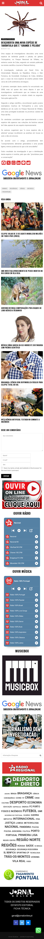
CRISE (37, 798)
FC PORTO (34, 806)
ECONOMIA (34, 802)
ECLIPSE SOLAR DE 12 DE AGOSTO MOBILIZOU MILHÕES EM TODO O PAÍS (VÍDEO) (22, 234)
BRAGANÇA (24, 793)
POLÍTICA (26, 831)
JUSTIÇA (10, 822)
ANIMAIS (4, 188)
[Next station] (13, 530)
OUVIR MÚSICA (22, 571)
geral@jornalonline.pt (22, 915)
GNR (40, 811)
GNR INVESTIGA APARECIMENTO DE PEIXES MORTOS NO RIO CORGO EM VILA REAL (22, 272)
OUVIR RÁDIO (22, 513)
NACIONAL (12, 826)
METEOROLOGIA (31, 823)
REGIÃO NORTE (28, 840)
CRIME (29, 797)
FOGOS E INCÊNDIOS (11, 811)
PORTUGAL (11, 835)
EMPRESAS (17, 807)
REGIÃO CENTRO (9, 840)
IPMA (38, 819)
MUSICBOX (22, 651)
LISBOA (19, 823)
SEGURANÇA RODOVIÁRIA (27, 849)
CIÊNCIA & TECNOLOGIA (8, 39)
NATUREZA (30, 188)
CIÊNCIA (22, 188)
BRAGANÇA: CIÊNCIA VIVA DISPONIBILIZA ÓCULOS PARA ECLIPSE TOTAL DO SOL (22, 383)
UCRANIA (35, 857)
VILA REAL (18, 861)
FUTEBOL (30, 811)
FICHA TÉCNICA (22, 908)
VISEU (28, 861)
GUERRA (35, 815)
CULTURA (5, 803)
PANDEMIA (25, 827)
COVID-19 (20, 798)
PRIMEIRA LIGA (28, 835)
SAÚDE (30, 845)
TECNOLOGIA (35, 853)
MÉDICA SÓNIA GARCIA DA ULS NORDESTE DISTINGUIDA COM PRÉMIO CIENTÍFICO (22, 346)
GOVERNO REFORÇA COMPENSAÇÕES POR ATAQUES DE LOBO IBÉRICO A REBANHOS (21, 309)
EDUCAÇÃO (7, 807)
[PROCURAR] (40, 755)
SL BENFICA (9, 852)
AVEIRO (7, 794)
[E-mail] (28, 922)
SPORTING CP (23, 852)
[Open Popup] (31, 530)
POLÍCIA (35, 827)
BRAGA (13, 794)
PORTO (35, 831)
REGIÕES (9, 845)
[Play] (19, 530)
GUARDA (26, 815)
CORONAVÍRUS (9, 798)
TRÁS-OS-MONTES (17, 856)
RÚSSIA (21, 845)
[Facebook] (15, 922)
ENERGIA (25, 807)
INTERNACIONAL (24, 818)
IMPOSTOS (8, 819)
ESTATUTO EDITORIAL (22, 905)
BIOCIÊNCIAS (13, 188)
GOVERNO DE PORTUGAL (13, 815)
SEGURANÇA (11, 849)
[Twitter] (22, 922)
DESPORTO (18, 802)
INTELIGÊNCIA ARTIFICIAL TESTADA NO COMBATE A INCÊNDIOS (20, 420)
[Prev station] (25, 530)
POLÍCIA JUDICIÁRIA (13, 831)
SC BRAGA (38, 846)
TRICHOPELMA (6, 191)
